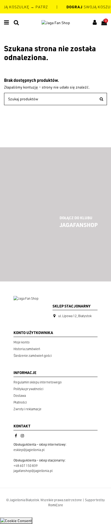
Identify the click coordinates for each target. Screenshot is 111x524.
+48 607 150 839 (25, 466)
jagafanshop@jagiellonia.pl (33, 471)
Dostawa (19, 396)
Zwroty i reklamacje (27, 409)
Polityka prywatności (28, 389)
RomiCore (55, 505)
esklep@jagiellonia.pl (28, 450)
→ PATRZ (38, 7)
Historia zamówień (26, 349)
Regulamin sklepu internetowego (37, 382)
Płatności (20, 402)
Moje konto (21, 342)
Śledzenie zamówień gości (32, 356)
